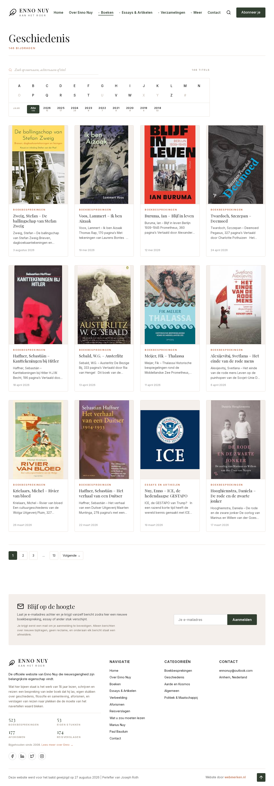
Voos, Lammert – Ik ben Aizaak (100, 218)
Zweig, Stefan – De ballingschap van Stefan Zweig (34, 221)
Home (58, 13)
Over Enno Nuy (81, 13)
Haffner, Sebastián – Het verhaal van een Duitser (101, 493)
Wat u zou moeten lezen (127, 718)
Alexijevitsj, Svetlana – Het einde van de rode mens (235, 358)
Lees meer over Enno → (57, 744)
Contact (214, 13)
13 (54, 555)
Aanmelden (242, 619)
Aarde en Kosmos (177, 684)
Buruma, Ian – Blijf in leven (169, 215)
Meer (198, 13)
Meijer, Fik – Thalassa (164, 355)
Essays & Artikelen (137, 13)
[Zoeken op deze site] (228, 12)
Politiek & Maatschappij (181, 697)
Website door (226, 777)
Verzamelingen (173, 13)
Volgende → (71, 555)
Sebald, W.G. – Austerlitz (101, 355)
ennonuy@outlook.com (236, 670)
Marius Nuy (117, 725)
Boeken (107, 13)
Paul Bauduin (119, 731)
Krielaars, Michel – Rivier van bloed (36, 493)
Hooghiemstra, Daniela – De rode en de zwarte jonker (233, 496)
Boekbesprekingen (178, 670)
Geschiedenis (174, 677)
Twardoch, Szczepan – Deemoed (231, 218)
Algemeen (171, 691)
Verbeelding (118, 697)
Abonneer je (250, 12)
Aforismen (117, 704)
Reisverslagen (120, 711)
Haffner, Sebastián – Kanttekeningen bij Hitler (36, 358)
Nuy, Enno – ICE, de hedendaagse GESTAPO (166, 493)
